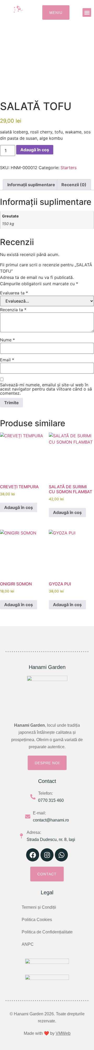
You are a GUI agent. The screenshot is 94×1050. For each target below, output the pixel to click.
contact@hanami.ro (51, 820)
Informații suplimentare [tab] (31, 184)
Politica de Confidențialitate (47, 932)
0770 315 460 (51, 800)
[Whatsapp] (61, 854)
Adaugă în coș (34, 149)
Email (7, 360)
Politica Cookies (37, 919)
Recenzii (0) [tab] (73, 184)
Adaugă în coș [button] (18, 507)
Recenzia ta (13, 310)
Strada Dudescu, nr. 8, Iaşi (51, 839)
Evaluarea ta (14, 293)
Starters (69, 167)
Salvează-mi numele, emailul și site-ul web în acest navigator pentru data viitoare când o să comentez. (46, 389)
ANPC (28, 944)
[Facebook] (32, 854)
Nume (7, 340)
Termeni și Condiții (39, 907)
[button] (87, 12)
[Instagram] (47, 854)
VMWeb (63, 1033)
